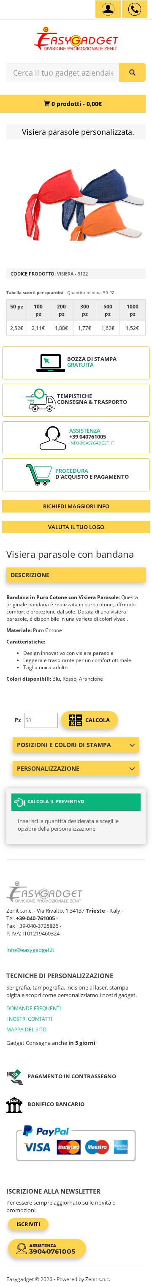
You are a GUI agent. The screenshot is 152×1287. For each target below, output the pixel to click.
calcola (97, 720)
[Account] (108, 9)
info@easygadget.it (91, 443)
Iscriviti (28, 1224)
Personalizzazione (48, 768)
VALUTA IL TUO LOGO (76, 527)
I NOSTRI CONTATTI (29, 1019)
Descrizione (30, 575)
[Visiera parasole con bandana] (84, 205)
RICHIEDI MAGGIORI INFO (76, 506)
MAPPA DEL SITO (26, 1029)
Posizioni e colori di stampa (64, 745)
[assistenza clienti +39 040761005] (134, 9)
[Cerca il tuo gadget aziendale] (132, 72)
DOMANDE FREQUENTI (33, 1008)
